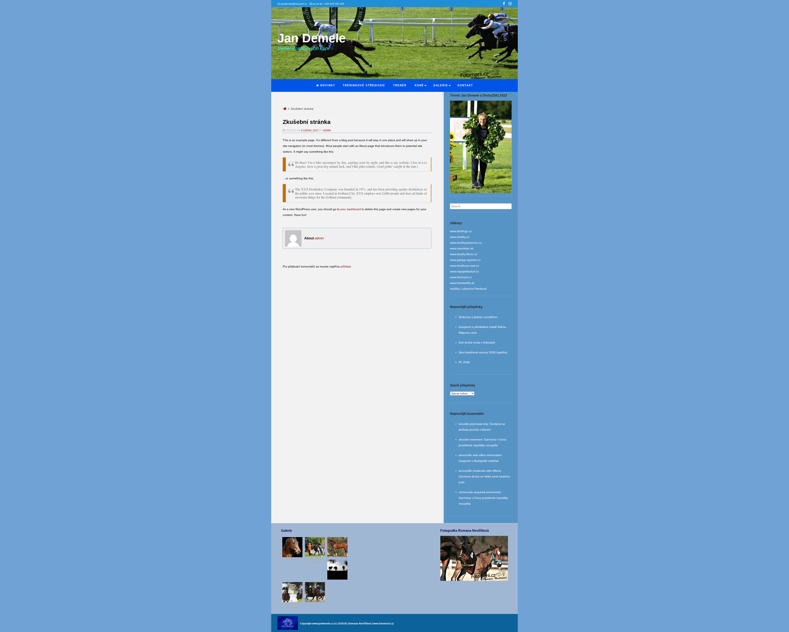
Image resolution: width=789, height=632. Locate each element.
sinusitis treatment (470, 439)
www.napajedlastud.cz (464, 271)
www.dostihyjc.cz (461, 231)
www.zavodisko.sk (461, 248)
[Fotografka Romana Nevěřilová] (474, 579)
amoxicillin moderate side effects (480, 470)
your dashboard (350, 209)
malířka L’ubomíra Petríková (468, 288)
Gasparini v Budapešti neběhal (478, 460)
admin (327, 130)
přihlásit (346, 266)
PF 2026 (464, 362)
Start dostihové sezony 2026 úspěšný (483, 352)
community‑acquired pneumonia (480, 492)
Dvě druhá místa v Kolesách (477, 342)
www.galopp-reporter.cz (465, 260)
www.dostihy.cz (459, 237)
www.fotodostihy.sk (462, 283)
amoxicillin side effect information (480, 455)
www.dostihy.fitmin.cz (463, 254)
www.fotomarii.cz (461, 277)
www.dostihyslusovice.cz (466, 242)
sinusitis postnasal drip (473, 424)
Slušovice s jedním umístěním (478, 317)
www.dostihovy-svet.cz (464, 265)
